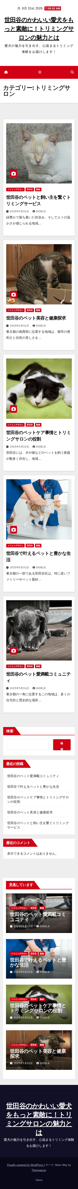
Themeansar (39, 1170)
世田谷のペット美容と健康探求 (36, 318)
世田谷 (30, 189)
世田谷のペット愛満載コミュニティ (33, 776)
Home (39, 1180)
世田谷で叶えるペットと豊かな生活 (33, 786)
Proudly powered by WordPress (25, 1164)
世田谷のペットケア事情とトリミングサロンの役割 (38, 1008)
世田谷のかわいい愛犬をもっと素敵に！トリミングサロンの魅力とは (39, 28)
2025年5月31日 (20, 211)
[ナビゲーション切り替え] (39, 72)
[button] (72, 72)
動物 (38, 189)
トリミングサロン (15, 189)
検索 (9, 731)
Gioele (41, 211)
